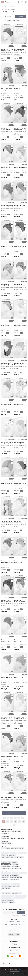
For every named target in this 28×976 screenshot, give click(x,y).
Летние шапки (13, 853)
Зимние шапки (4, 853)
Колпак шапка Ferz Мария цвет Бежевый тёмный (6, 797)
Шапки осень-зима (19, 857)
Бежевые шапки (5, 864)
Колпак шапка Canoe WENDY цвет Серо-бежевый (6, 718)
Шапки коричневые (6, 868)
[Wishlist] (12, 27)
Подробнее (20, 969)
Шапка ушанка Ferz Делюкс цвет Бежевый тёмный (7, 365)
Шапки (5, 9)
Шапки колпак (23, 873)
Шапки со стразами (16, 893)
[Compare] (12, 30)
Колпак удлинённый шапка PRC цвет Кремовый (19, 51)
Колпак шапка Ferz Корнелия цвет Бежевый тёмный (6, 641)
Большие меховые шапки (7, 900)
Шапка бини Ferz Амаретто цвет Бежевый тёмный (18, 286)
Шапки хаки (4, 862)
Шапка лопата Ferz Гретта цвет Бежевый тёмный (19, 602)
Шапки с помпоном (5, 873)
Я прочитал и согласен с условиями (15, 916)
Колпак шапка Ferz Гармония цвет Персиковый (19, 797)
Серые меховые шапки (6, 898)
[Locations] (18, 2)
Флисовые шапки (5, 848)
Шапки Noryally (5, 838)
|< (4, 818)
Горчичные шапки (13, 862)
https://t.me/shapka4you (13, 950)
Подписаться (21, 912)
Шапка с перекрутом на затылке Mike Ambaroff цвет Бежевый (7, 169)
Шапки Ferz (13, 838)
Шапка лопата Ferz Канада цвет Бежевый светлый (20, 365)
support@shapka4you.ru (14, 953)
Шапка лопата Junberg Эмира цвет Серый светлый (7, 404)
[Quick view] (12, 25)
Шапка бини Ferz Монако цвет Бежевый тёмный (7, 602)
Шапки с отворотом (14, 879)
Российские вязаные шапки (7, 902)
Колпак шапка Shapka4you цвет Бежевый (18, 90)
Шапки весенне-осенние (7, 857)
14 (15, 821)
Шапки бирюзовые (5, 866)
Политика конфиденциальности (15, 915)
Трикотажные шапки (15, 831)
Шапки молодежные (6, 843)
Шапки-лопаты (4, 877)
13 (11, 821)
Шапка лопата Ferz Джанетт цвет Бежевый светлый (20, 325)
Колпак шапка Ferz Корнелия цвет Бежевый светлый (19, 562)
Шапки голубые (15, 866)
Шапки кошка (4, 879)
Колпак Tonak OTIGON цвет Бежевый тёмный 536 (20, 483)
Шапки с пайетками (6, 893)
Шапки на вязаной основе (17, 848)
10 (22, 818)
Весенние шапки (22, 853)
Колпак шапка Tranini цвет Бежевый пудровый (19, 523)
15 (19, 821)
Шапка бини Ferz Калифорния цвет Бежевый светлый (19, 404)
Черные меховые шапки (20, 895)
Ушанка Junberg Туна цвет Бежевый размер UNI (7, 523)
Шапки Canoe (20, 838)
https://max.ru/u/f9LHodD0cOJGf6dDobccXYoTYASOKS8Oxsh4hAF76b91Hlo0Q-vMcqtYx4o (10, 950)
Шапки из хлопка (5, 884)
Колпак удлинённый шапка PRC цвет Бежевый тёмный (6, 758)
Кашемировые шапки (6, 886)
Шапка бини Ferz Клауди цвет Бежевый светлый (20, 758)
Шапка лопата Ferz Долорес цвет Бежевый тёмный (7, 562)
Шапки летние (12, 855)
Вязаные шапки (5, 833)
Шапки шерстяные (5, 888)
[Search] (2, 6)
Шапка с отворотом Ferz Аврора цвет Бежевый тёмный (7, 246)
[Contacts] (22, 2)
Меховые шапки (5, 831)
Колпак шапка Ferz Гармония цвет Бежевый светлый (19, 641)
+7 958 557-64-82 (15, 929)
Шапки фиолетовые (16, 868)
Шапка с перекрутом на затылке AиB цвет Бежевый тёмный (7, 129)
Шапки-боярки (5, 875)
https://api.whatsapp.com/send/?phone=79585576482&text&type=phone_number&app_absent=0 (17, 950)
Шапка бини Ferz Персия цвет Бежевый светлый (20, 679)
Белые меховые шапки (19, 898)
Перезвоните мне (14, 930)
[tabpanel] (7, 34)
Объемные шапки (14, 875)
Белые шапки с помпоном (7, 895)
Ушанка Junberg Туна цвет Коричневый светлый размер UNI (6, 90)
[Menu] (2, 2)
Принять (15, 973)
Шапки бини (15, 873)
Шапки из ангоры (15, 884)
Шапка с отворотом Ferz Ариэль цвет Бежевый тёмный (7, 207)
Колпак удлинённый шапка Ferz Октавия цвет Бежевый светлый (20, 444)
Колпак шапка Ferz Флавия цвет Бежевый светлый (20, 718)
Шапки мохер (16, 886)
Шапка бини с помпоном (16, 877)
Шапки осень (4, 855)
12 (7, 821)
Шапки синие (15, 864)
